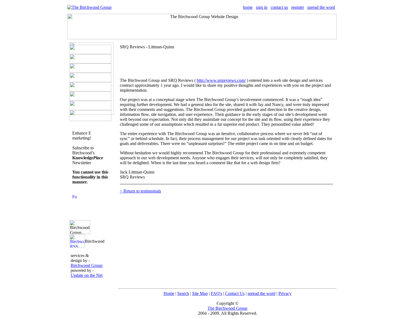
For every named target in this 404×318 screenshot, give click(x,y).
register (297, 7)
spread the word (321, 7)
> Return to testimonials (140, 191)
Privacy (285, 293)
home (248, 7)
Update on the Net (87, 275)
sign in (261, 7)
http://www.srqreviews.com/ (221, 80)
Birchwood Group (87, 265)
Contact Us (235, 293)
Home (169, 293)
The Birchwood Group (227, 308)
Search (183, 293)
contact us (279, 7)
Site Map (200, 293)
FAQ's (216, 293)
